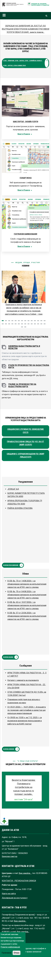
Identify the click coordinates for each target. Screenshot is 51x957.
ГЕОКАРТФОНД (25, 178)
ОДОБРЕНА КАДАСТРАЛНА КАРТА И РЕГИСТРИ (24, 347)
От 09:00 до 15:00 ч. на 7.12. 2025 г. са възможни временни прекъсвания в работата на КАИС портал (24, 720)
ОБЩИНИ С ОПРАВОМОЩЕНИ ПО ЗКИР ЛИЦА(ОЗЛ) (25, 455)
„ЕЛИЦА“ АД (13, 489)
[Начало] (13, 5)
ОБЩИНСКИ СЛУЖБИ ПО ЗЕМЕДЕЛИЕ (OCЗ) (25, 431)
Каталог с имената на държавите (23, 680)
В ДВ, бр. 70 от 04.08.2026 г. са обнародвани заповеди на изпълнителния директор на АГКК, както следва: (26, 594)
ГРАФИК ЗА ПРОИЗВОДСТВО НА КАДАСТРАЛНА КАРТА (22, 385)
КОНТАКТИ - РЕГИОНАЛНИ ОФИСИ (19, 881)
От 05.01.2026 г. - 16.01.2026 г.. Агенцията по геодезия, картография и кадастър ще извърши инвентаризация (26, 710)
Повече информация (10, 947)
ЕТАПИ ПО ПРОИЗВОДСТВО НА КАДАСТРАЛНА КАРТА (28, 366)
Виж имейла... (25, 873)
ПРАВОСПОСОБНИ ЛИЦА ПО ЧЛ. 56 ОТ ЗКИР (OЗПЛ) (25, 443)
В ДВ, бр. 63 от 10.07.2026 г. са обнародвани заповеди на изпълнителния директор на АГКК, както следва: (26, 605)
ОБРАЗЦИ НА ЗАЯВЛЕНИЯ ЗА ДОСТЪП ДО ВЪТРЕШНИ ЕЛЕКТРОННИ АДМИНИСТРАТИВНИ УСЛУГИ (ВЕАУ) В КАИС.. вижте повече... (25, 29)
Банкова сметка (9, 856)
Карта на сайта (9, 893)
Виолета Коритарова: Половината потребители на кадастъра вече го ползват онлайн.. (24, 787)
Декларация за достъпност (15, 898)
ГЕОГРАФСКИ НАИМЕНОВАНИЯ (25, 234)
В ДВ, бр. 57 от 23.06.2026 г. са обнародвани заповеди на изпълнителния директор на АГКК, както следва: (26, 616)
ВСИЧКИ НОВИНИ (8, 749)
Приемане (6, 953)
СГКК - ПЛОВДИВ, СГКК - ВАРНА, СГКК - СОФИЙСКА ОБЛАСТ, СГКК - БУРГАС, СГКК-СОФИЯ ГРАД (22, 63)
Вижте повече (24, 134)
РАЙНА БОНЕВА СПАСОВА (20, 508)
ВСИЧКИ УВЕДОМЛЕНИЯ (10, 565)
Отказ (16, 953)
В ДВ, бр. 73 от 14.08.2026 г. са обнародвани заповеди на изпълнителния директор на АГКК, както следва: (26, 584)
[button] (3, 320)
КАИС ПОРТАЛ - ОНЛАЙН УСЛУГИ (25, 122)
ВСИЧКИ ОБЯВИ (8, 657)
